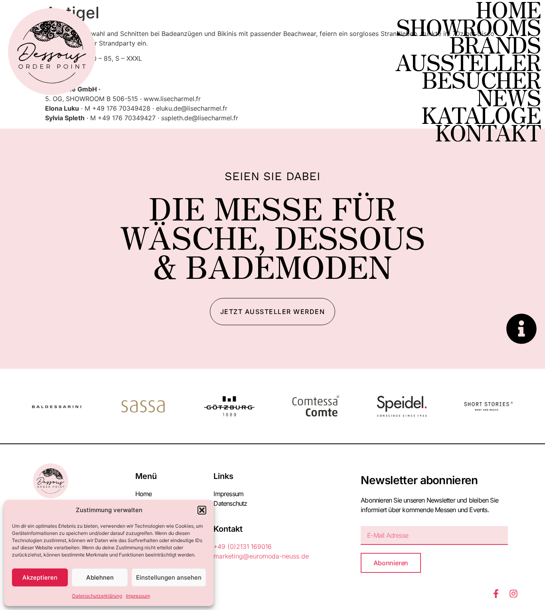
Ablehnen (100, 577)
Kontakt (488, 132)
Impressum (138, 596)
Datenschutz (230, 503)
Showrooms (468, 26)
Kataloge (481, 114)
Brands (495, 44)
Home (508, 9)
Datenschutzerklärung (97, 596)
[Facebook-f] (496, 593)
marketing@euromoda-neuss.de (261, 556)
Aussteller (468, 61)
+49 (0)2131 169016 (242, 546)
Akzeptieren (39, 577)
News (508, 96)
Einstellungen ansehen (168, 577)
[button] (202, 510)
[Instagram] (513, 593)
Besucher (481, 79)
